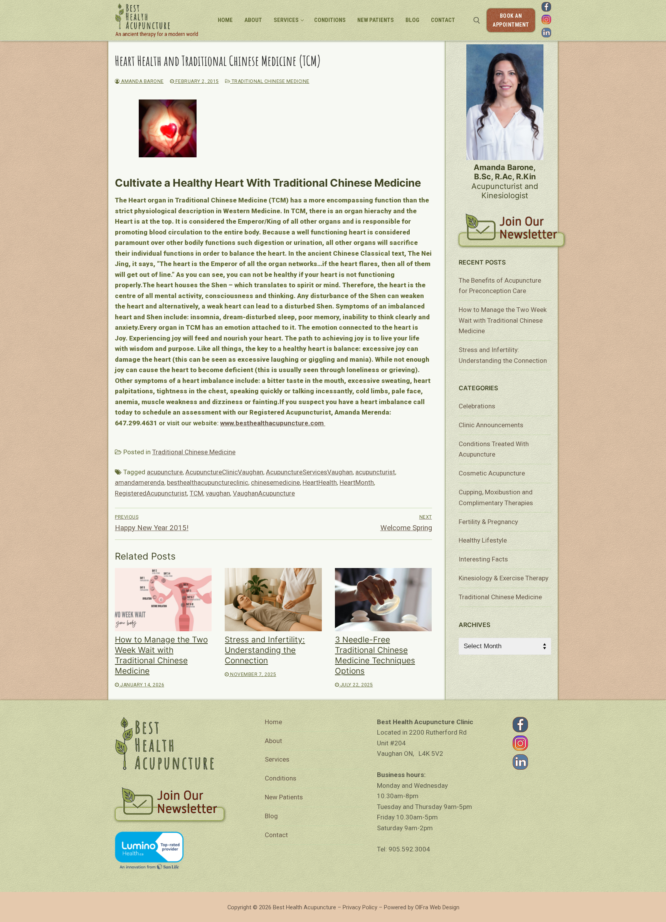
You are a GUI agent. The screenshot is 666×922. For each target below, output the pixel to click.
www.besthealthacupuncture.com (272, 423)
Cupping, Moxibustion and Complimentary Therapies (496, 497)
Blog (271, 816)
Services (277, 759)
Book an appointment (511, 20)
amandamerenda (139, 482)
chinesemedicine (275, 482)
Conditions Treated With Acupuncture (494, 449)
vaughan (218, 493)
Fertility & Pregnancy (488, 522)
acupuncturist (375, 472)
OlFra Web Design (437, 907)
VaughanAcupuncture (264, 493)
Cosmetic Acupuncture (492, 473)
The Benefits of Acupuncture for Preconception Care (500, 285)
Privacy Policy (360, 907)
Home (273, 722)
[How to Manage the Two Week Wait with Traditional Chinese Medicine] (163, 599)
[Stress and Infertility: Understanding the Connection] (273, 599)
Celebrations (477, 406)
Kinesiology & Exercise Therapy (503, 578)
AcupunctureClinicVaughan (224, 472)
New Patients (284, 797)
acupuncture (165, 472)
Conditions (280, 778)
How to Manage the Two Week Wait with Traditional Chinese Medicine (503, 320)
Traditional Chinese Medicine (269, 81)
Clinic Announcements (491, 425)
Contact (276, 835)
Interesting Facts (483, 559)
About (273, 741)
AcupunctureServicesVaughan (309, 472)
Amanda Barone (142, 81)
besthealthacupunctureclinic (207, 482)
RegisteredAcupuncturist (151, 493)
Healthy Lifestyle (483, 540)
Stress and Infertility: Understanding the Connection (265, 650)
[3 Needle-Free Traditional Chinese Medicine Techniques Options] (383, 599)
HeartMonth (357, 482)
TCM (196, 493)
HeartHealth (320, 482)
